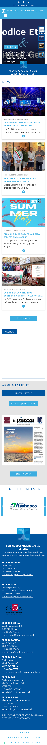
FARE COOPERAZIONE (18, 71)
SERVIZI (33, 71)
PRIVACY (24, 732)
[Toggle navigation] (4, 15)
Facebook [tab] (9, 332)
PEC (14, 5)
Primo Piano (11, 47)
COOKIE (37, 737)
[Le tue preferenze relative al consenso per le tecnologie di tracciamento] (4, 743)
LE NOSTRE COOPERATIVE (22, 74)
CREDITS (14, 742)
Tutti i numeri (23, 473)
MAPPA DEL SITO (31, 742)
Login (31, 5)
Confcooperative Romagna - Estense (24, 11)
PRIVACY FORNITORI (18, 737)
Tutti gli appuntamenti (23, 403)
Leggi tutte (23, 318)
